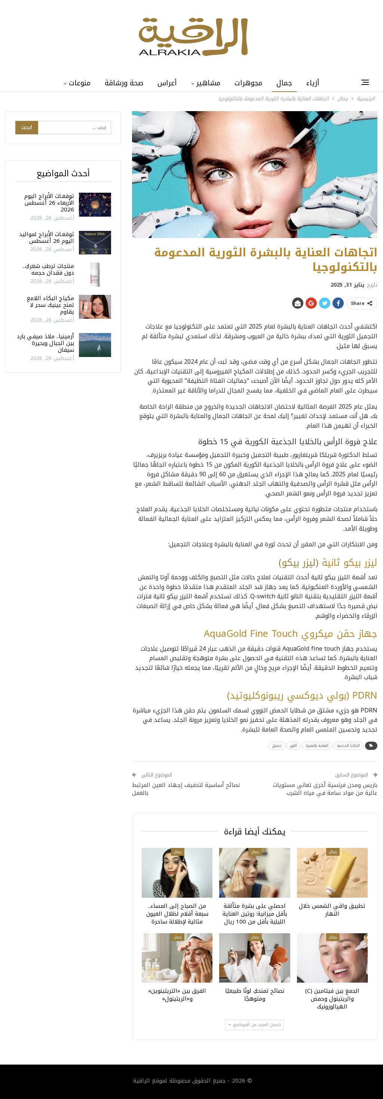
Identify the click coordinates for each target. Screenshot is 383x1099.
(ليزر (310, 562)
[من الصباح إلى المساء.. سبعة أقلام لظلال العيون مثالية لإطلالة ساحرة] (177, 873)
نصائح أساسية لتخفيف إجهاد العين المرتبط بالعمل (186, 789)
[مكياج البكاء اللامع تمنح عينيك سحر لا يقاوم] (95, 307)
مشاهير (208, 83)
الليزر (293, 745)
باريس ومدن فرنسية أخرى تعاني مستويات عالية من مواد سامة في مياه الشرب (325, 789)
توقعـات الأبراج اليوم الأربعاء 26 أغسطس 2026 (49, 203)
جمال (284, 83)
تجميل (277, 745)
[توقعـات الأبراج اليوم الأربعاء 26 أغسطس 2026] (95, 205)
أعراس (167, 83)
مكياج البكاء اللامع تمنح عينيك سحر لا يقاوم (50, 305)
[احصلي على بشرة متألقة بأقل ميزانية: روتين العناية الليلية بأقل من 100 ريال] (254, 873)
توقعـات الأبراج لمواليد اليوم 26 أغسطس (46, 237)
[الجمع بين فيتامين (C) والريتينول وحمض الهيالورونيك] (332, 958)
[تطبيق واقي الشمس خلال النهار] (332, 873)
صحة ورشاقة (124, 83)
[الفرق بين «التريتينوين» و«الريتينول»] (177, 958)
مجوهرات (248, 83)
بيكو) (289, 562)
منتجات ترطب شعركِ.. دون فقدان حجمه (48, 269)
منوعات (80, 83)
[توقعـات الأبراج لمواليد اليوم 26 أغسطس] (95, 243)
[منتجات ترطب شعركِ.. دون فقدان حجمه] (95, 275)
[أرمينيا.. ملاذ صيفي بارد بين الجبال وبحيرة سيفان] (95, 345)
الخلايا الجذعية (348, 745)
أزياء (312, 83)
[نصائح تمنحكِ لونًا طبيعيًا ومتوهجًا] (254, 958)
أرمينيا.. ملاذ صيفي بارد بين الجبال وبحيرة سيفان (45, 343)
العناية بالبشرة (317, 745)
